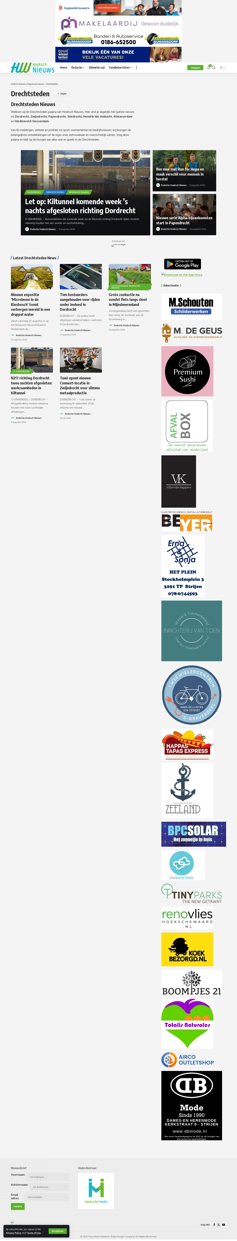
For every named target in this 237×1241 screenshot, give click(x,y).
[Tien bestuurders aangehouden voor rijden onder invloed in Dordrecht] (81, 276)
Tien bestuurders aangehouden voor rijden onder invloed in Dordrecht (80, 302)
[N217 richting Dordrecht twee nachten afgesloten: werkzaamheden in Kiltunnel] (32, 360)
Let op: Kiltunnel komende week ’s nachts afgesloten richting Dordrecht (80, 206)
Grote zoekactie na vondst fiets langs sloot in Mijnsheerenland (128, 299)
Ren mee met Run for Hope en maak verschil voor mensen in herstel (180, 174)
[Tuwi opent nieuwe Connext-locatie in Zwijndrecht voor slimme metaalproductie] (81, 360)
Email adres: (15, 1196)
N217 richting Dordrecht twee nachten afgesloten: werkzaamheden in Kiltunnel (31, 385)
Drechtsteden (55, 192)
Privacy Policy (13, 1232)
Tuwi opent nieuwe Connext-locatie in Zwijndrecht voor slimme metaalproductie (80, 385)
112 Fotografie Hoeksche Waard (125, 287)
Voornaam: (18, 1174)
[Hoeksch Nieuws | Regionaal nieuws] (32, 67)
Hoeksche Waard (79, 192)
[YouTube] (223, 1224)
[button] (58, 1231)
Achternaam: (19, 1184)
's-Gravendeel (21, 371)
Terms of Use (33, 1232)
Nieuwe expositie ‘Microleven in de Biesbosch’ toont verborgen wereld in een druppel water (30, 304)
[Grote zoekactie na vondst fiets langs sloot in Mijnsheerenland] (130, 276)
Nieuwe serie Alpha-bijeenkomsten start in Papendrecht (184, 220)
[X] (218, 1224)
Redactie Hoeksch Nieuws (43, 229)
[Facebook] (214, 1224)
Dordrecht (34, 192)
